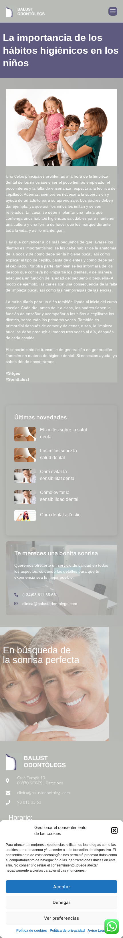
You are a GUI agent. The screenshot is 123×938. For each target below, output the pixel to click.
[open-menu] (112, 11)
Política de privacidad (67, 931)
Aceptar (61, 886)
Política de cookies (31, 931)
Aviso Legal (97, 931)
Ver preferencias (61, 918)
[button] (114, 830)
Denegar (61, 902)
